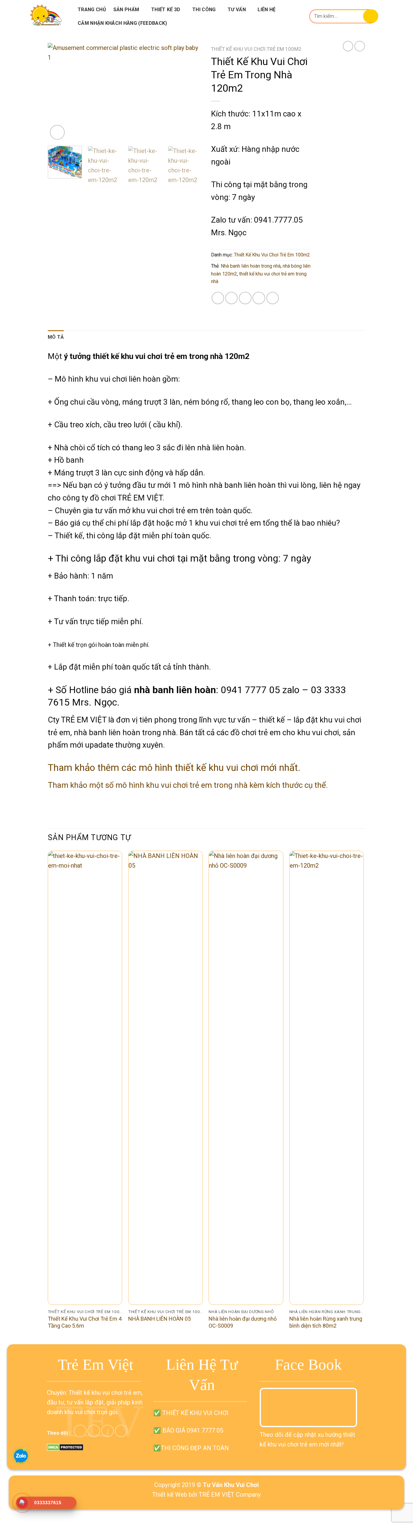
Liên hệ (266, 9)
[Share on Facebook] (218, 298)
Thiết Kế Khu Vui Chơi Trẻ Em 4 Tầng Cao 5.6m (85, 1322)
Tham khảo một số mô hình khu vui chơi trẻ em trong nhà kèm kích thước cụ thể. (188, 785)
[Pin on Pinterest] (258, 298)
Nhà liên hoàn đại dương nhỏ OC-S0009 (243, 1322)
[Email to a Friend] (245, 298)
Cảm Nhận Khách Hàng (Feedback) (122, 23)
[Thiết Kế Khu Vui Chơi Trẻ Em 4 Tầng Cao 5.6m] (85, 1078)
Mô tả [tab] (56, 337)
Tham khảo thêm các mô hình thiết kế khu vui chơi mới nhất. (174, 767)
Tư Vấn (237, 9)
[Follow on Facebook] (80, 1431)
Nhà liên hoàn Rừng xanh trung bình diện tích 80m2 (325, 1322)
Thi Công (204, 9)
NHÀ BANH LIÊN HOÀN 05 (159, 1319)
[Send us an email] (93, 1431)
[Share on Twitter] (231, 298)
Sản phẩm (126, 9)
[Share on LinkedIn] (272, 298)
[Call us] (107, 1431)
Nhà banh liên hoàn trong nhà (251, 266)
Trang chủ (92, 9)
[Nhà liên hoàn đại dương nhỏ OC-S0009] (246, 1078)
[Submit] (370, 16)
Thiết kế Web (169, 1494)
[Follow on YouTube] (121, 1431)
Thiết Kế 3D (165, 9)
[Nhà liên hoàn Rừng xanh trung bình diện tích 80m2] (327, 1078)
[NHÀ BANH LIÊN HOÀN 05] (165, 1078)
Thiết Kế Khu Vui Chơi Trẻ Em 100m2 (256, 49)
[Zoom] (57, 132)
